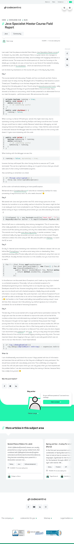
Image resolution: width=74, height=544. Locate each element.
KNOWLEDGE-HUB (15, 20)
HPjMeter (49, 238)
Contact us (60, 2)
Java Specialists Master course (47, 52)
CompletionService (20, 191)
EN (70, 2)
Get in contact (55, 402)
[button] (7, 520)
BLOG (26, 20)
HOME (4, 20)
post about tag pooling (29, 232)
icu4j (30, 332)
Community (17, 34)
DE (67, 2)
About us (47, 2)
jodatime (21, 332)
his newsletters (21, 66)
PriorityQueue (14, 251)
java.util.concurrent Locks (47, 86)
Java (6, 34)
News (53, 2)
